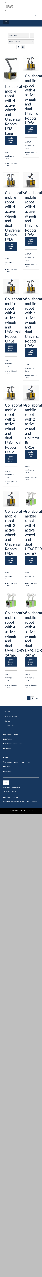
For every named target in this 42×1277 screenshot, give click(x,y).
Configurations (11, 716)
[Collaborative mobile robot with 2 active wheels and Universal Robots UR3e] (11, 499)
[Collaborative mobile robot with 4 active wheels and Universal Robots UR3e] (11, 286)
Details (15, 163)
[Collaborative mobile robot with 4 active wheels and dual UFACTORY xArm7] (31, 499)
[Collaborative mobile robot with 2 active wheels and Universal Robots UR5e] (31, 393)
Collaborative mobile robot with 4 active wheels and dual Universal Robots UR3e (16, 216)
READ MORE (8, 164)
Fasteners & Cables (10, 734)
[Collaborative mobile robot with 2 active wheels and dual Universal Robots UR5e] (31, 286)
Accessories (9, 726)
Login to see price (10, 140)
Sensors (8, 721)
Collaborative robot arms (13, 744)
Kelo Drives (7, 739)
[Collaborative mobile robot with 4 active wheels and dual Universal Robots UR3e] (11, 180)
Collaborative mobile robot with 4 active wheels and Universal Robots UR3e (16, 319)
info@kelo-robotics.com (11, 788)
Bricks (7, 711)
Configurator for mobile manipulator (17, 762)
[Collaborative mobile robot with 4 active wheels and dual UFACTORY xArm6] (11, 600)
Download (7, 771)
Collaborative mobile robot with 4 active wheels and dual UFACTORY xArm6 (16, 633)
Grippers (6, 757)
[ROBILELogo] (9, 3)
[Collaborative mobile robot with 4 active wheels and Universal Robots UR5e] (31, 180)
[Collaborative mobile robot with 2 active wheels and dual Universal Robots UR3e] (11, 393)
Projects (6, 766)
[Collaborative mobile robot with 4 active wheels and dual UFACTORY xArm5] (31, 600)
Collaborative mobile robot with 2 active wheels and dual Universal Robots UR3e (16, 428)
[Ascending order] (32, 35)
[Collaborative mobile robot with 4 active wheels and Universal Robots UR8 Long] (11, 69)
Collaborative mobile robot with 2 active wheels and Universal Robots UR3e (16, 532)
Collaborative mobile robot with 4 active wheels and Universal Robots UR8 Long (16, 110)
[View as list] (23, 47)
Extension (7, 748)
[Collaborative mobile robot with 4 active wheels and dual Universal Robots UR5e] (31, 63)
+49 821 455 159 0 (9, 792)
